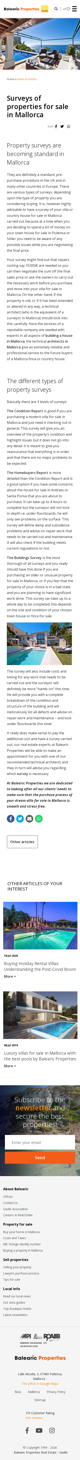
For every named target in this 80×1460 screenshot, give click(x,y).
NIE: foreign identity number (22, 1244)
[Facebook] (56, 126)
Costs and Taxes (14, 1238)
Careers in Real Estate (18, 1215)
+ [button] (64, 9)
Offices (8, 1197)
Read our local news (17, 1296)
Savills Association (15, 1209)
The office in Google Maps (40, 1384)
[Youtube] (39, 1430)
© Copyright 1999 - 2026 (40, 1447)
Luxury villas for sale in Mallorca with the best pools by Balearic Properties (40, 1056)
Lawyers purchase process (21, 1273)
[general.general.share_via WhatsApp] (39, 819)
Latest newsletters (15, 1315)
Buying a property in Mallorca (23, 1250)
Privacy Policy (56, 1392)
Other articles (22, 841)
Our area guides (14, 1302)
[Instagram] (52, 1430)
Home (11, 79)
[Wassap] (68, 126)
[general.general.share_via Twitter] (20, 819)
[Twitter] (62, 126)
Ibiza (18, 1392)
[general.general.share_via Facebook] (11, 819)
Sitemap (40, 1400)
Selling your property (17, 1267)
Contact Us (10, 1203)
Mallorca (34, 1392)
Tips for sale (11, 1279)
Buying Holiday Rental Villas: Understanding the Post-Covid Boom (40, 966)
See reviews (34, 1418)
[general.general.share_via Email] (29, 819)
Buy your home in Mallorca (21, 1232)
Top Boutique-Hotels (17, 1309)
